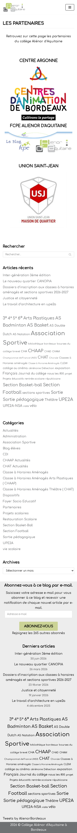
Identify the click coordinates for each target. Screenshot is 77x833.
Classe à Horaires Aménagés (43, 363)
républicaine (52, 378)
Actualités (10, 430)
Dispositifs (11, 495)
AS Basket (38, 325)
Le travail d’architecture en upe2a (29, 304)
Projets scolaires (16, 513)
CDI (5, 454)
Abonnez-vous (38, 626)
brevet (16, 351)
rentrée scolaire (34, 378)
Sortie (57, 392)
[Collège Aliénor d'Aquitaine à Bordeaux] (14, 7)
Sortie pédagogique (23, 399)
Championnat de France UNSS (20, 358)
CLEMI (63, 363)
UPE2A (66, 399)
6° (20, 318)
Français (10, 373)
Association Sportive (19, 442)
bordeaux (50, 343)
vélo (33, 406)
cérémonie (35, 368)
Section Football (15, 531)
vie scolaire (12, 549)
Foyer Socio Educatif (19, 501)
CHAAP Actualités (16, 460)
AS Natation (21, 334)
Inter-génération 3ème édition (26, 275)
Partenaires (12, 507)
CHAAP (35, 350)
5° (15, 318)
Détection (48, 368)
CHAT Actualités (15, 466)
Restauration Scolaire (20, 519)
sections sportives (36, 393)
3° (5, 318)
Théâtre (51, 400)
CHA (24, 351)
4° (10, 318)
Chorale (53, 358)
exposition (62, 368)
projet (68, 373)
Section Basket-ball (22, 385)
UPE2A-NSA (12, 406)
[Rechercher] (70, 254)
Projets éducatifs (13, 378)
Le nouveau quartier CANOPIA (27, 281)
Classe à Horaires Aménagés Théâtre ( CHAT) (38, 489)
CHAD (47, 351)
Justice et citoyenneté (20, 298)
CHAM (56, 351)
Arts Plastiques (38, 318)
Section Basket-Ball (18, 525)
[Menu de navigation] (69, 7)
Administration (14, 436)
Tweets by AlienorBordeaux (24, 818)
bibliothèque (35, 343)
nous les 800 (55, 373)
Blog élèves (11, 448)
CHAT (43, 357)
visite (26, 406)
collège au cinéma (15, 368)
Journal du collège (32, 373)
